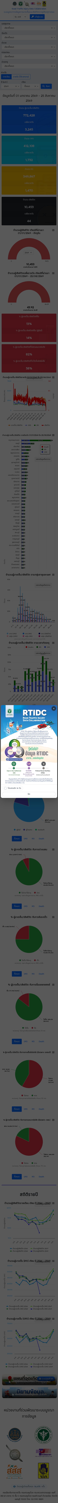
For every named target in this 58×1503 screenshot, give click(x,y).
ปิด (29, 794)
